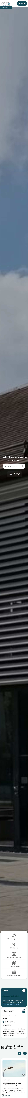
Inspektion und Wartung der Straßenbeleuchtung (11, 1084)
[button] (19, 1053)
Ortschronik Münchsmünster (10, 1004)
